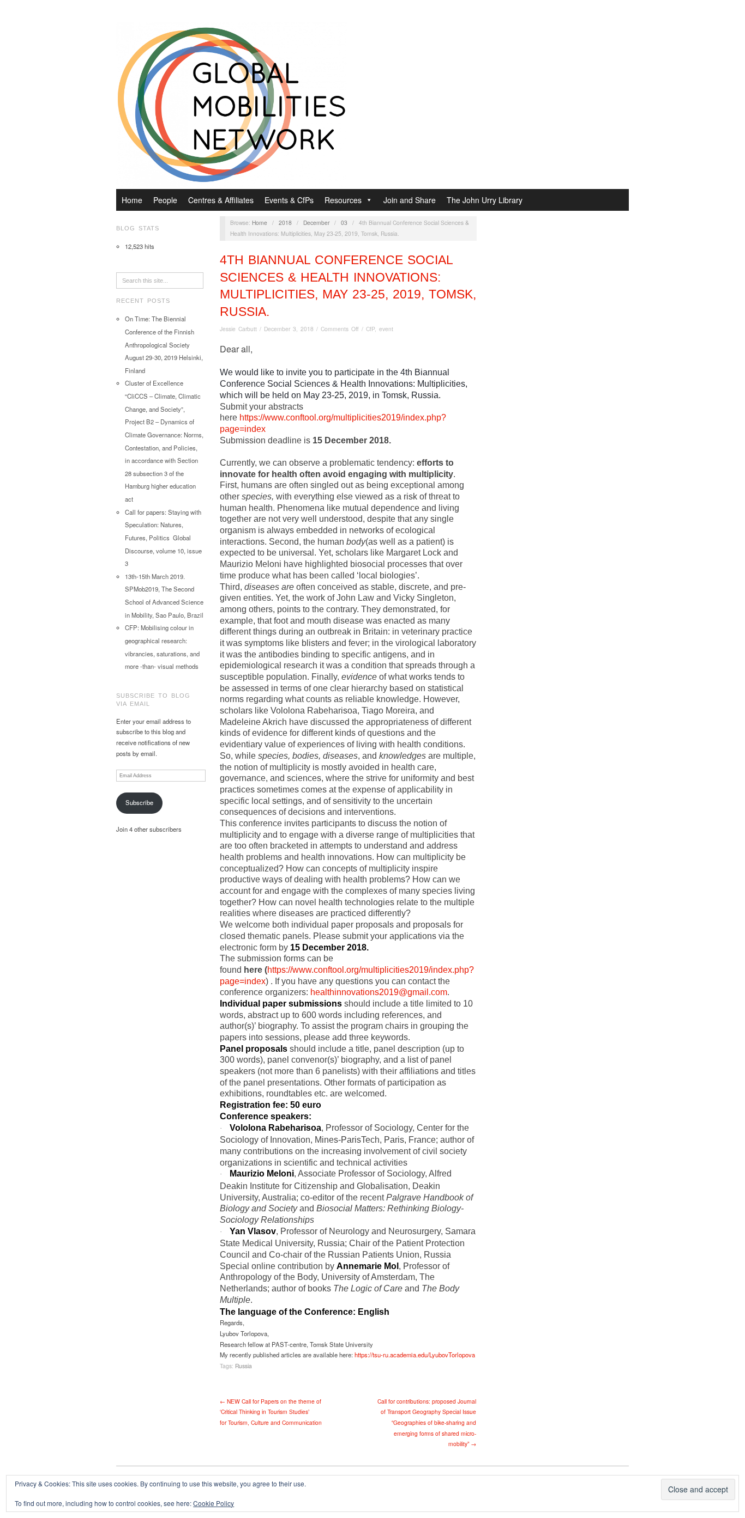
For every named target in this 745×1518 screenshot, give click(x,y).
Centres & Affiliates (221, 199)
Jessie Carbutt (238, 329)
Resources (343, 199)
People (165, 199)
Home (132, 199)
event (386, 329)
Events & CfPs (289, 199)
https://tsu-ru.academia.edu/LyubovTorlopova (415, 1354)
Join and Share (409, 199)
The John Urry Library (484, 199)
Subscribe (139, 802)
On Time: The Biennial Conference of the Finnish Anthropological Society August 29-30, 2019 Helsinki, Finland (164, 344)
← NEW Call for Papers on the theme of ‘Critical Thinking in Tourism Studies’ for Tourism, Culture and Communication (271, 1411)
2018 (285, 222)
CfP (370, 329)
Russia (243, 1366)
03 (344, 222)
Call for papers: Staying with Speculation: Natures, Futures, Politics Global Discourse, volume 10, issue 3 (163, 538)
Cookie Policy (213, 1503)
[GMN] (231, 103)
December (316, 222)
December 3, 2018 (289, 329)
